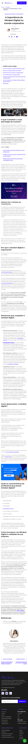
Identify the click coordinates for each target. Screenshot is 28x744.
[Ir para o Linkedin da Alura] (10, 693)
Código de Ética (4, 723)
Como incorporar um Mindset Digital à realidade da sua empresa (14, 80)
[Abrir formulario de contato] (25, 741)
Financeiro (20, 713)
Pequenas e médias (22, 721)
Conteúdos (7, 7)
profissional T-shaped (12, 364)
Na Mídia (21, 737)
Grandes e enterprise (22, 723)
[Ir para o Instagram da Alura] (2, 693)
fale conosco (20, 610)
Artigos (20, 730)
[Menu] (2, 3)
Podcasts (21, 733)
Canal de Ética (4, 721)
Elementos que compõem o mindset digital (13, 72)
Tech (19, 714)
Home (2, 7)
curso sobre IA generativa (12, 452)
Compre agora (21, 2)
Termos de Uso (4, 720)
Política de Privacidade (6, 718)
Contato (3, 713)
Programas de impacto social (7, 737)
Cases (20, 735)
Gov (18, 716)
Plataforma (3, 732)
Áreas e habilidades (5, 730)
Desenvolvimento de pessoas (14, 14)
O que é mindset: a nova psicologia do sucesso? (14, 68)
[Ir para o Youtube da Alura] (6, 693)
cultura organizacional (7, 283)
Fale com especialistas (6, 716)
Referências (5, 83)
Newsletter (21, 738)
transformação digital (6, 272)
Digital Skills (8, 456)
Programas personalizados (7, 733)
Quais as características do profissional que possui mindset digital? (14, 77)
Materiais (21, 732)
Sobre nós (3, 711)
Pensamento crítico (8, 342)
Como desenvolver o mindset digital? (11, 74)
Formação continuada (6, 735)
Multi (19, 718)
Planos (2, 715)
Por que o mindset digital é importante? (12, 70)
